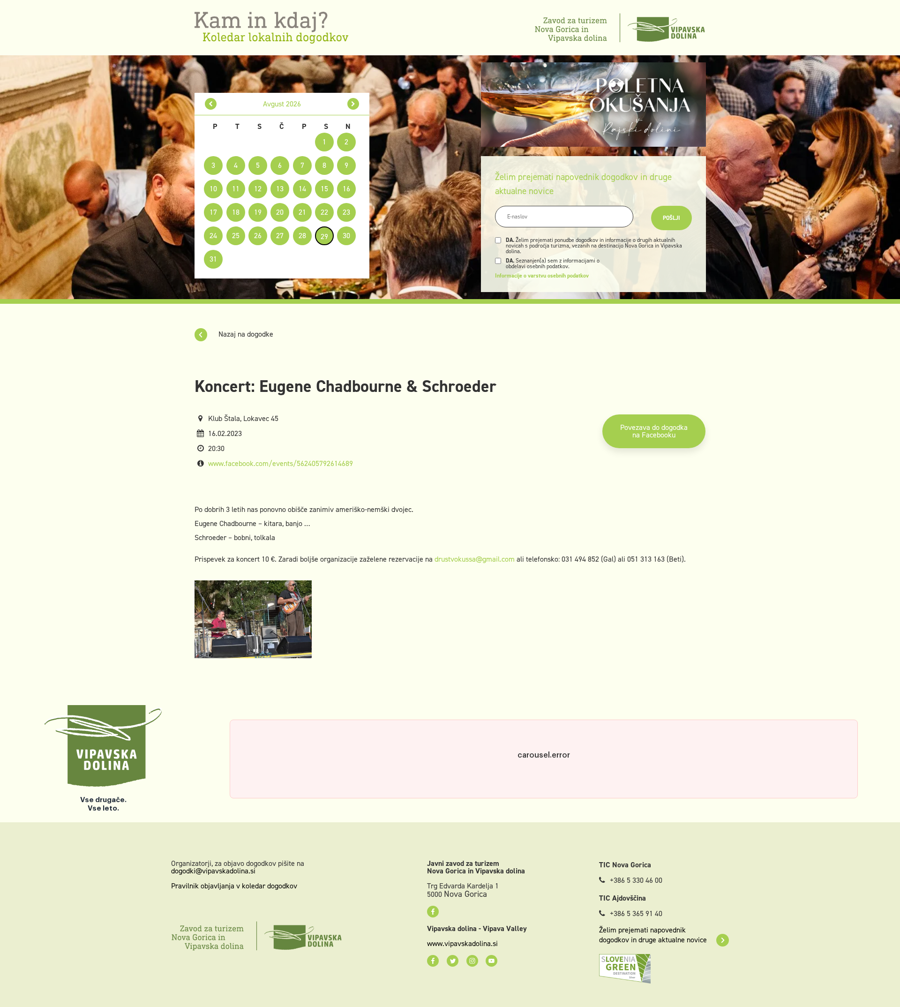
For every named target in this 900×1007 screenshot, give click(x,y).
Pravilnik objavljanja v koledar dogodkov (234, 886)
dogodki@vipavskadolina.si (213, 871)
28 (302, 235)
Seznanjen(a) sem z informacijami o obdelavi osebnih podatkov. (553, 263)
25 (236, 235)
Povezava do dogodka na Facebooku (654, 431)
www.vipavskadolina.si (462, 943)
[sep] (353, 104)
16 (346, 189)
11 (236, 189)
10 (213, 189)
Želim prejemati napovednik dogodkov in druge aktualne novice (653, 935)
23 (346, 212)
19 (258, 212)
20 (280, 212)
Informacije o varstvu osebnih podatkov (542, 275)
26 (258, 235)
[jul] (211, 104)
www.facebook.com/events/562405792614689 (280, 463)
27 (280, 235)
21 (302, 212)
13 (280, 189)
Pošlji (671, 218)
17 (213, 212)
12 (258, 189)
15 (324, 189)
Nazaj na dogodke (245, 334)
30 (346, 235)
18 (236, 212)
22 (324, 212)
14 (302, 189)
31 (213, 259)
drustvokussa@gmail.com (475, 559)
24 (213, 235)
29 (324, 236)
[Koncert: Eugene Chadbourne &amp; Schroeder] (253, 619)
